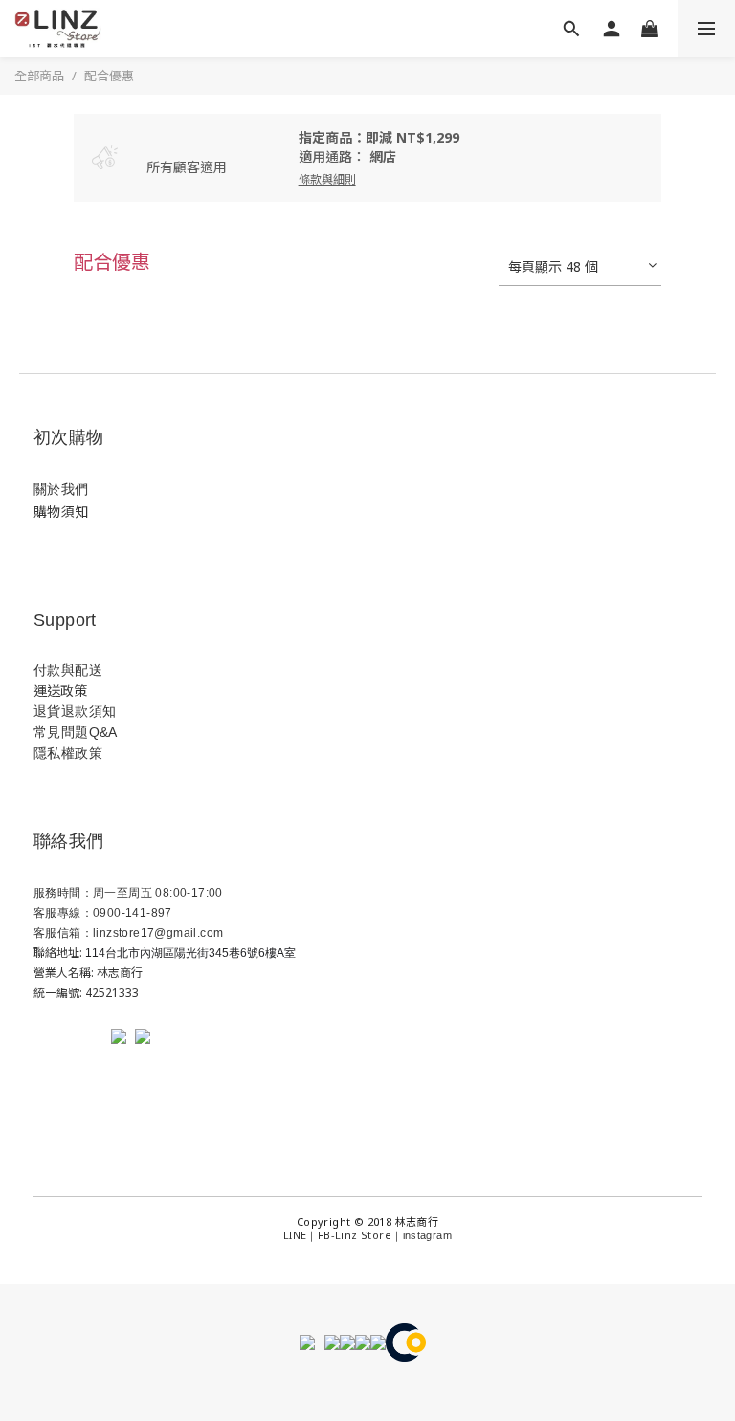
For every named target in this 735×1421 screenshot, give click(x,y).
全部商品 (39, 75)
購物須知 (61, 511)
